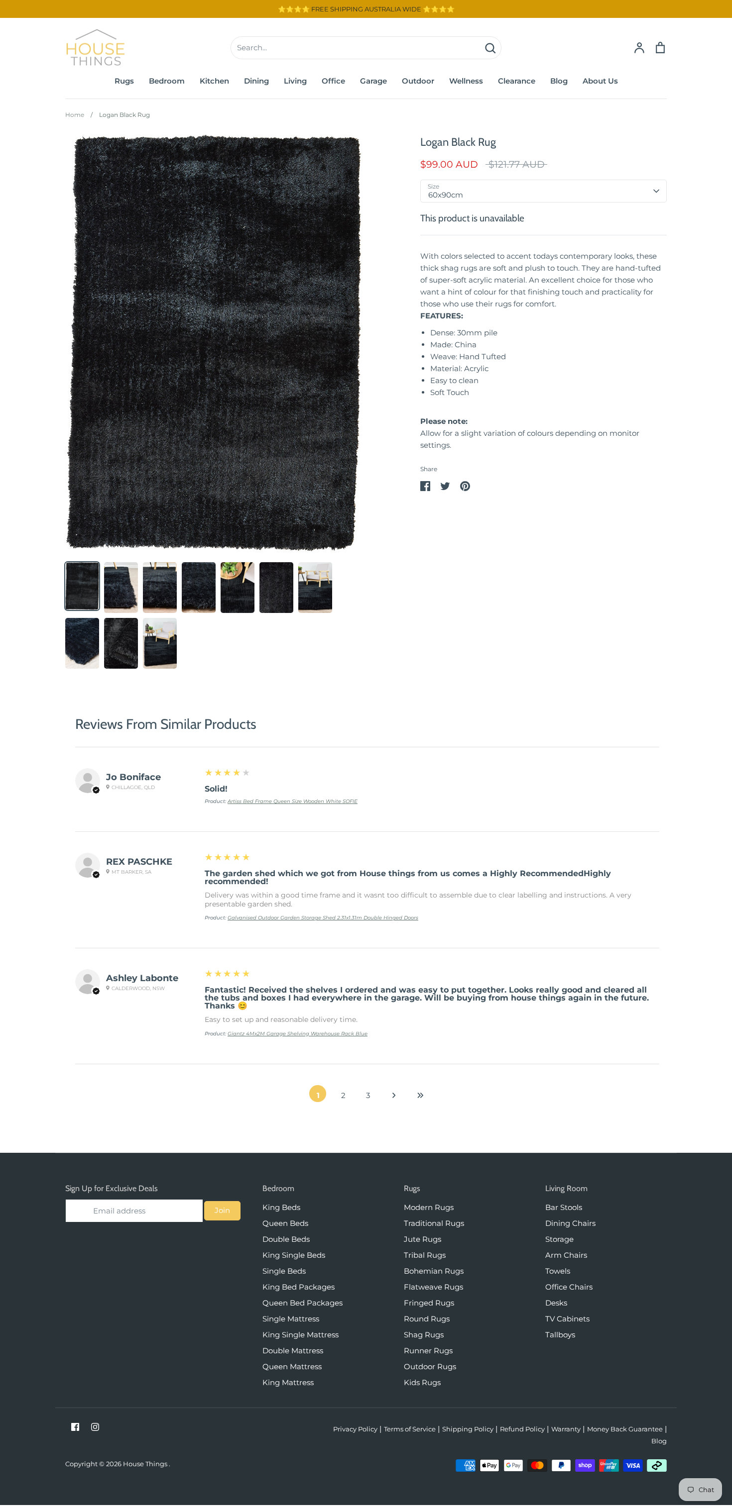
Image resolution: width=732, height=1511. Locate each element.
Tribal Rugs (425, 1255)
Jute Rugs (422, 1239)
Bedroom (167, 81)
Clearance (516, 81)
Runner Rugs (428, 1350)
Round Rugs (427, 1318)
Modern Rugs (429, 1207)
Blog (559, 81)
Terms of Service (410, 1429)
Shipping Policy (467, 1429)
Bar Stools (563, 1207)
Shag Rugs (424, 1334)
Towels (557, 1271)
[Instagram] (95, 1427)
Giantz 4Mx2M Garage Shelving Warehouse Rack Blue (297, 1033)
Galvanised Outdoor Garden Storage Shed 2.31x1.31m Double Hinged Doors (323, 917)
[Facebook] (75, 1427)
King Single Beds (293, 1255)
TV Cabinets (567, 1318)
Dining (256, 81)
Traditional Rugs (434, 1223)
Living (295, 81)
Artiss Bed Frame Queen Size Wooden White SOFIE (293, 801)
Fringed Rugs (429, 1303)
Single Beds (284, 1271)
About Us (600, 81)
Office (333, 81)
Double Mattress (292, 1350)
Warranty (566, 1429)
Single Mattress (290, 1318)
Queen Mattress (292, 1366)
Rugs (124, 81)
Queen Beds (285, 1223)
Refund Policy (522, 1429)
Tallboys (560, 1334)
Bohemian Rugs (434, 1271)
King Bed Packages (298, 1287)
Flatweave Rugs (433, 1287)
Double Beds (286, 1239)
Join (222, 1210)
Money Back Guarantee (625, 1429)
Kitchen (214, 81)
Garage (373, 81)
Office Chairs (569, 1287)
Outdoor (418, 81)
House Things (146, 1464)
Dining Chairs (570, 1223)
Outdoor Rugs (430, 1366)
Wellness (466, 81)
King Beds (281, 1207)
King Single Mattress (300, 1334)
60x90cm (445, 195)
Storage (559, 1239)
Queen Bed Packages (302, 1303)
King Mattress (288, 1382)
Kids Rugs (422, 1382)
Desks (556, 1303)
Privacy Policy (355, 1429)
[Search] (490, 48)
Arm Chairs (566, 1255)
